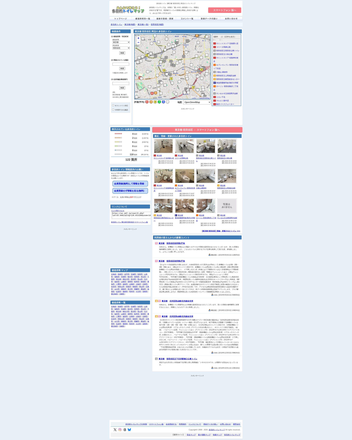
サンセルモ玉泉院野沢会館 (226, 93)
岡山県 (141, 287)
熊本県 (131, 291)
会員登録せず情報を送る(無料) (129, 191)
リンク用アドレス (117, 211)
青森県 (120, 274)
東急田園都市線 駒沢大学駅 (226, 83)
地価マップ (217, 435)
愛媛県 (136, 289)
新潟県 (133, 279)
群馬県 (136, 277)
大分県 (138, 291)
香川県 (130, 289)
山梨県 (123, 282)
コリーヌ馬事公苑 (222, 47)
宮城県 (133, 274)
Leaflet (194, 98)
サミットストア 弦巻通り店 (226, 43)
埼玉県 (143, 277)
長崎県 (125, 291)
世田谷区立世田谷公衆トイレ (227, 51)
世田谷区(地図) (157, 24)
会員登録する (171, 424)
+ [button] (138, 38)
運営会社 (236, 424)
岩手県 (126, 274)
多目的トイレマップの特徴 (136, 424)
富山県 (140, 279)
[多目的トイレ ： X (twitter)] (115, 430)
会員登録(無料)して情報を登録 (129, 183)
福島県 (116, 277)
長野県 (130, 282)
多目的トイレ (116, 24)
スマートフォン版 (156, 424)
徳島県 (123, 289)
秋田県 (140, 274)
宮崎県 (144, 291)
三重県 (118, 284)
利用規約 (182, 424)
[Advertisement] (188, 117)
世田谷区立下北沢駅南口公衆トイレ (182, 359)
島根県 (135, 287)
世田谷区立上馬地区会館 (225, 76)
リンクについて (195, 424)
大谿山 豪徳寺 (221, 72)
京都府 (131, 284)
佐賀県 (118, 291)
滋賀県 (125, 284)
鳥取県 (128, 287)
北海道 (113, 274)
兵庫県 (144, 284)
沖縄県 (121, 294)
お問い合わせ (225, 424)
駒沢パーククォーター (224, 104)
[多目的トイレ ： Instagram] (120, 430)
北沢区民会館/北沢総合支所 (181, 301)
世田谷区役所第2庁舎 (176, 243)
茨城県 (123, 277)
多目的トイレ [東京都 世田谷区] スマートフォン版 (129, 222)
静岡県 (143, 282)
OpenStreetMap (204, 98)
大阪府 (138, 284)
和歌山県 (121, 287)
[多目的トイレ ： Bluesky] (129, 430)
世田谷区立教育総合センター (227, 79)
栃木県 (130, 277)
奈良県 (113, 287)
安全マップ (191, 435)
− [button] (138, 42)
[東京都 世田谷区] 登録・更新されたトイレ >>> (221, 231)
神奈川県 (126, 279)
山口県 (116, 289)
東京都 (159, 155)
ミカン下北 (219, 97)
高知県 (143, 289)
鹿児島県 (114, 294)
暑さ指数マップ (204, 435)
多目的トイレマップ (217, 430)
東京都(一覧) (143, 24)
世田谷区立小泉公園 (223, 54)
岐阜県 (136, 282)
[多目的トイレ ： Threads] (125, 430)
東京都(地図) (129, 24)
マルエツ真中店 (221, 101)
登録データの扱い (210, 424)
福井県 (116, 282)
